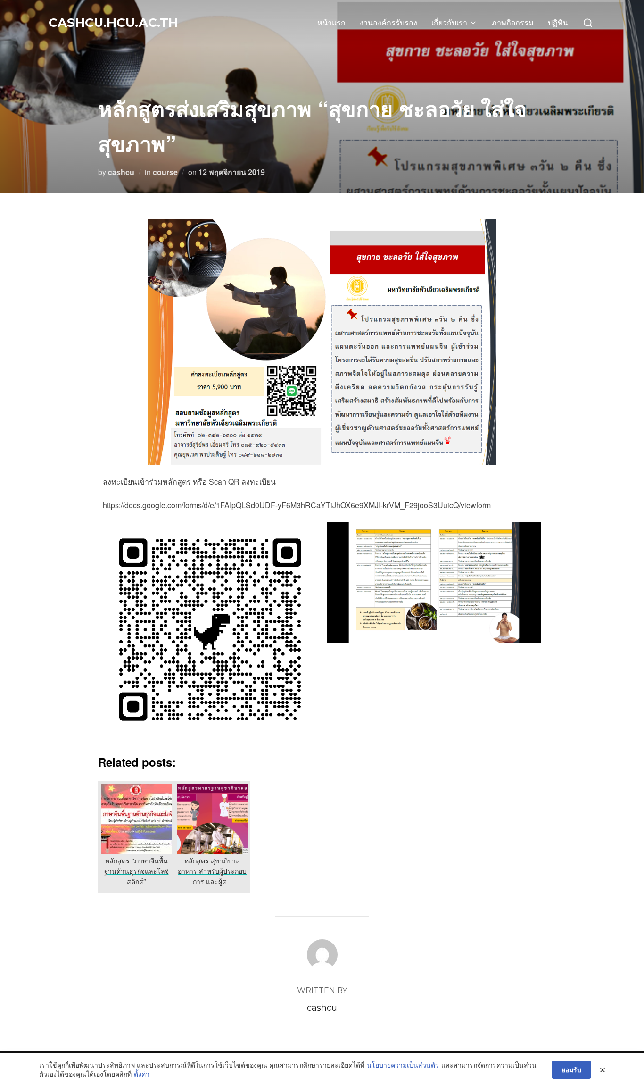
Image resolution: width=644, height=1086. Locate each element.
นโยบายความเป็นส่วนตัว (403, 1065)
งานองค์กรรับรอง (388, 22)
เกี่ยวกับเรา (449, 22)
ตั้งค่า (141, 1073)
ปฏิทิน (558, 22)
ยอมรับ (571, 1069)
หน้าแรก (331, 22)
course (165, 172)
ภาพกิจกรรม (513, 22)
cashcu (121, 172)
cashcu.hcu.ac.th (113, 22)
